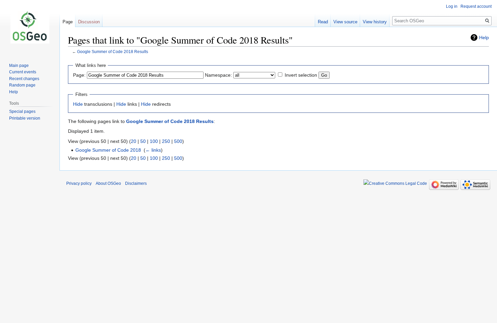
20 (133, 141)
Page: (79, 75)
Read (323, 21)
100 (154, 141)
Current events (22, 72)
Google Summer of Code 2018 (108, 150)
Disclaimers (136, 183)
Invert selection (301, 75)
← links (153, 150)
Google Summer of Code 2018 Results (112, 51)
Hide (78, 104)
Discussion (89, 21)
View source (345, 21)
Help (484, 37)
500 (178, 141)
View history (375, 21)
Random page (22, 85)
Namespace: (218, 75)
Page (68, 21)
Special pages (22, 111)
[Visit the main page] (30, 27)
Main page (19, 65)
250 (166, 141)
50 (143, 141)
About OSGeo (108, 183)
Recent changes (24, 78)
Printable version (24, 118)
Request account (476, 6)
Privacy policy (79, 183)
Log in (451, 6)
